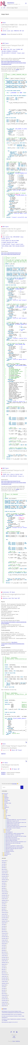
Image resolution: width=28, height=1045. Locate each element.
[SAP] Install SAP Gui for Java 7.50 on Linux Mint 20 (15, 847)
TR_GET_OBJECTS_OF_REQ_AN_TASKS (10, 240)
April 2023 (3, 929)
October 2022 (4, 940)
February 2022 (4, 953)
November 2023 (4, 917)
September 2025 (5, 879)
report (12, 30)
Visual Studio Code (7, 854)
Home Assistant (7, 800)
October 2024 (4, 898)
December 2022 (4, 936)
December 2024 (4, 895)
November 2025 (4, 876)
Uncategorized (6, 852)
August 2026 (4, 860)
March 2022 (4, 952)
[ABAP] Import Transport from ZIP (12, 45)
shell (23, 30)
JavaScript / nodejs (7, 803)
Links (5, 804)
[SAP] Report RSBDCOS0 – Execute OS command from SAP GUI (14, 26)
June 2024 (3, 905)
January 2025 (4, 893)
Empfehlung (6, 797)
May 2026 (3, 865)
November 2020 (4, 979)
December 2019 (4, 998)
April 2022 (3, 950)
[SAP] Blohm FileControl (10, 851)
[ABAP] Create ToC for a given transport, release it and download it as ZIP (13, 231)
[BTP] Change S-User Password (11, 837)
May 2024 (3, 907)
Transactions (8, 830)
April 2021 (3, 971)
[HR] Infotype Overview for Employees (10, 766)
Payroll (16, 598)
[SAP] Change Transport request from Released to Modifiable (13, 747)
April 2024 (3, 909)
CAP (6, 812)
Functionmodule (5, 592)
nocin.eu (10, 3)
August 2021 (4, 964)
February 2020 (4, 995)
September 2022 (5, 941)
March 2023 (4, 931)
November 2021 (4, 959)
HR (10, 592)
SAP (4, 7)
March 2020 (4, 993)
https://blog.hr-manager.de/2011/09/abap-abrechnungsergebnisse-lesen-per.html (12, 644)
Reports (4, 22)
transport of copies (19, 244)
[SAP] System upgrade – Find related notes (13, 834)
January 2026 (4, 872)
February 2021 (4, 974)
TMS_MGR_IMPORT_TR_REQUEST (8, 53)
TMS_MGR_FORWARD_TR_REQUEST (9, 51)
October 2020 (4, 981)
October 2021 (4, 960)
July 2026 (3, 862)
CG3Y (11, 49)
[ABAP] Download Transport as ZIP (12, 470)
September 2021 (5, 962)
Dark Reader (14, 783)
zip (2, 54)
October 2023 (4, 919)
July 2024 (3, 903)
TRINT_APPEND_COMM (6, 246)
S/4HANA (18, 49)
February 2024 (4, 912)
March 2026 (4, 869)
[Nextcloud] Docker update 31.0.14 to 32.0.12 (10, 1022)
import (14, 49)
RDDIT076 (3, 753)
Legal (14, 1036)
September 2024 (5, 900)
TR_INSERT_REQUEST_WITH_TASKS (9, 242)
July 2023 (3, 924)
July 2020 (3, 986)
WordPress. (18, 1041)
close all (6, 793)
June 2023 (3, 926)
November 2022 (4, 938)
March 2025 (4, 890)
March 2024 (4, 910)
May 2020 (3, 990)
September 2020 (5, 983)
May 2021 (3, 969)
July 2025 (3, 883)
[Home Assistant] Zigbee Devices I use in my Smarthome (12, 1014)
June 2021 (3, 967)
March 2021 (4, 972)
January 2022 (4, 955)
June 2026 (3, 864)
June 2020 (3, 988)
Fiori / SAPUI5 (8, 815)
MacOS (5, 805)
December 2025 (4, 874)
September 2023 (5, 921)
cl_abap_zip (12, 474)
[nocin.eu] (4, 3)
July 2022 (3, 945)
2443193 (4, 30)
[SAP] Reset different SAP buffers (11, 840)
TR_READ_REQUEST (5, 244)
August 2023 (4, 922)
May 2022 (3, 948)
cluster (9, 598)
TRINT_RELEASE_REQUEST (18, 246)
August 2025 (4, 881)
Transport (19, 53)
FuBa (11, 237)
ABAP (3, 43)
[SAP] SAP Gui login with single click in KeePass (14, 848)
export (21, 474)
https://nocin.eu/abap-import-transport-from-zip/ (10, 254)
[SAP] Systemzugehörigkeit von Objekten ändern (14, 845)
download (7, 237)
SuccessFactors (8, 829)
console (8, 30)
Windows (6, 855)
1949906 (4, 49)
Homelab (5, 801)
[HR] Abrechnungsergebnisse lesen (13, 594)
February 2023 (4, 933)
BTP (6, 811)
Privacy (14, 1037)
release (21, 237)
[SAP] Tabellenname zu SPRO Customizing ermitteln (15, 833)
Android (5, 794)
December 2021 (4, 957)
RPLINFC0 (3, 772)
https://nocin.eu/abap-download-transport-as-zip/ (11, 61)
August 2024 (4, 902)
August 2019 (4, 1005)
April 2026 (3, 867)
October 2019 (4, 1002)
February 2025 (4, 891)
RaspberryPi (6, 807)
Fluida (13, 1041)
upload (23, 53)
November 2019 (4, 1000)
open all (3, 793)
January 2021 (4, 976)
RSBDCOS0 (16, 30)
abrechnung (5, 598)
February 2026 (4, 871)
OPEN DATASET (16, 237)
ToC (9, 238)
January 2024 (4, 914)
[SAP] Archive (8, 844)
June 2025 (3, 884)
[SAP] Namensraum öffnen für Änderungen (13, 843)
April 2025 (3, 888)
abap (8, 49)
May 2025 (3, 886)
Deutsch (5, 796)
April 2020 (3, 991)
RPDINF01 (3, 774)
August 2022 (4, 943)
